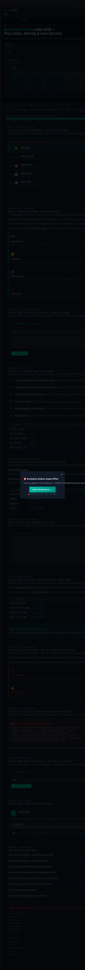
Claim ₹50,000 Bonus (41, 489)
